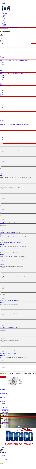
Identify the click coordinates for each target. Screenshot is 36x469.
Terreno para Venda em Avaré (5, 406)
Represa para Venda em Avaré (5, 407)
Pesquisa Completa (5, 25)
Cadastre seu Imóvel (18, 27)
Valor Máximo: (2, 40)
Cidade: (1, 36)
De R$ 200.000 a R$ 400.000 (5, 459)
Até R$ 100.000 (3, 421)
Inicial (1, 27)
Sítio (3, 16)
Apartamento (4, 14)
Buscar (33, 43)
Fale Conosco (3, 455)
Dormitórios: (1, 41)
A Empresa (4, 24)
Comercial (4, 15)
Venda (2, 12)
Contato (2, 26)
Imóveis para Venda (4, 27)
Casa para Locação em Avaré (5, 408)
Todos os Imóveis (5, 13)
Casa (3, 20)
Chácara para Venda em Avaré (5, 410)
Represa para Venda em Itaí (5, 409)
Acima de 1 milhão (4, 460)
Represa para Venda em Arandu (5, 412)
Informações (3, 23)
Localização (3, 447)
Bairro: (1, 37)
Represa (4, 17)
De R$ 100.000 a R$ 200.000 (5, 422)
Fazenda (4, 18)
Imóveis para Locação (8, 27)
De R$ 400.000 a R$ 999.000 (5, 423)
